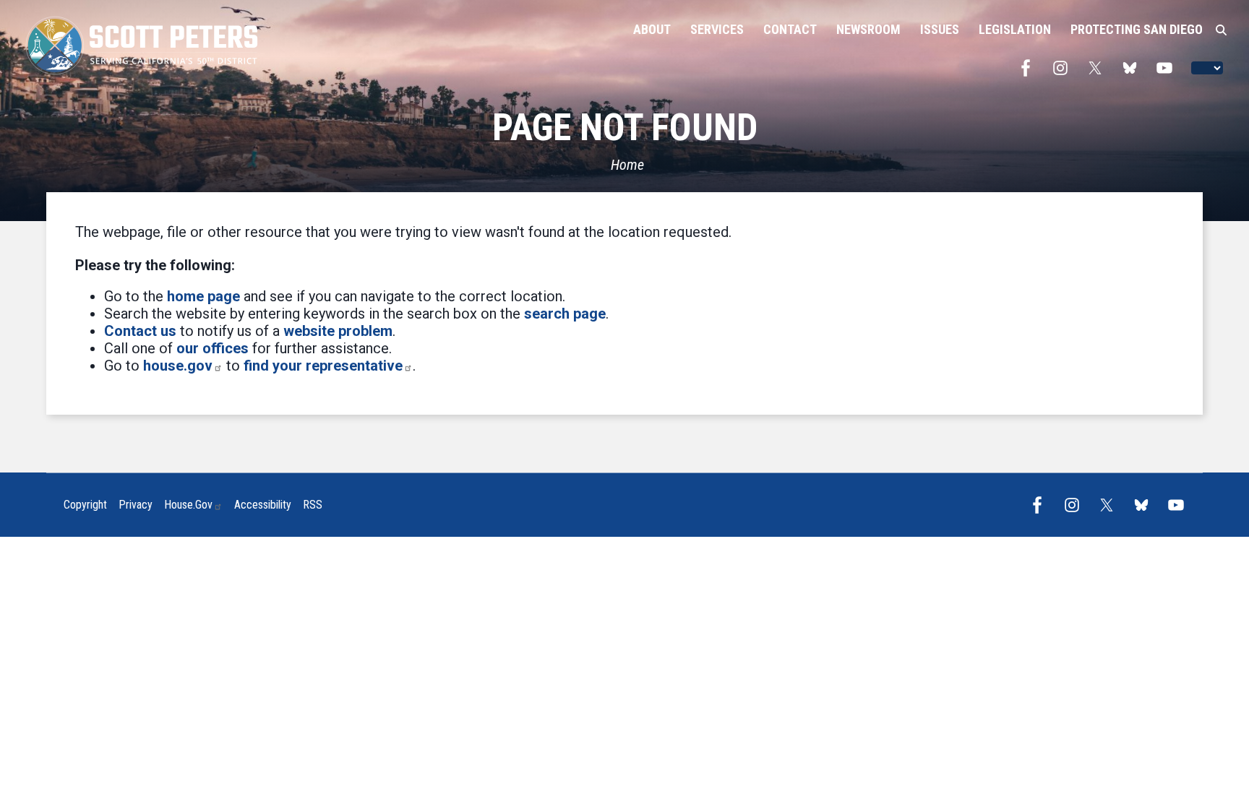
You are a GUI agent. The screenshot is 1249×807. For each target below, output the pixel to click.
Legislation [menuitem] (1015, 29)
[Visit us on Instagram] (1064, 68)
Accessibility (262, 505)
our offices (212, 348)
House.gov (188, 505)
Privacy (136, 505)
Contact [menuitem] (790, 29)
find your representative (323, 365)
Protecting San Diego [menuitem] (1136, 29)
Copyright (85, 505)
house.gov (178, 365)
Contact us (140, 331)
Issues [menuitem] (939, 29)
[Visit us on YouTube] (1168, 68)
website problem (337, 331)
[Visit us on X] (1098, 68)
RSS (312, 505)
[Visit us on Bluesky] (1133, 68)
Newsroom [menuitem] (868, 29)
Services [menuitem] (717, 29)
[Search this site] (1221, 30)
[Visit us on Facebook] (1029, 68)
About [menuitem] (652, 29)
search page (565, 313)
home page (203, 296)
